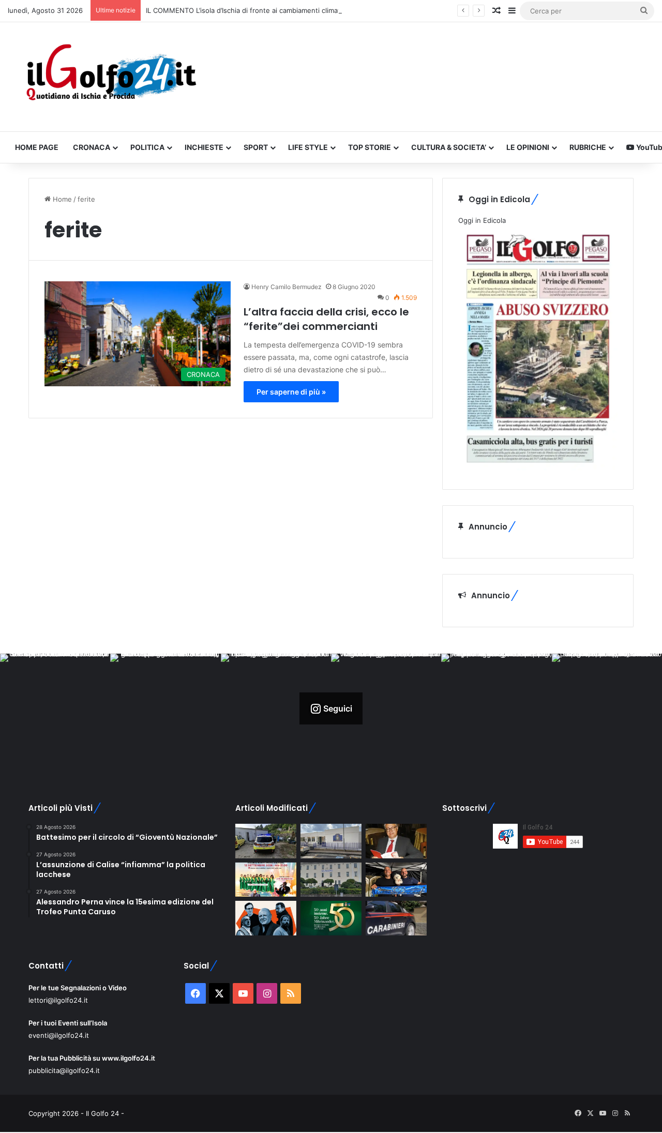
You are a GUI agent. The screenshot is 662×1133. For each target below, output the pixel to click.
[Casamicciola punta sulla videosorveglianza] (331, 880)
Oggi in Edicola (482, 220)
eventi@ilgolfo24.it (58, 1035)
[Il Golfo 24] (110, 77)
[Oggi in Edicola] (538, 468)
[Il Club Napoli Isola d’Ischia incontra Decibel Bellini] (396, 880)
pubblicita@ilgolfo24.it (64, 1070)
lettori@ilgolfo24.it (58, 1000)
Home (61, 199)
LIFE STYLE (308, 147)
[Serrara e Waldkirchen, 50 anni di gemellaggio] (331, 918)
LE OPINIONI (527, 147)
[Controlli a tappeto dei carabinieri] (396, 918)
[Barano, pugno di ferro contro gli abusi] (331, 841)
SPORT (256, 147)
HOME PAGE (36, 147)
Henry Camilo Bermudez (286, 287)
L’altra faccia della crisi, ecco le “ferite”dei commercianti (326, 319)
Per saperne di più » (291, 391)
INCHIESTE (204, 147)
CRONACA (91, 147)
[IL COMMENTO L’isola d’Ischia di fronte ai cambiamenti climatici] (396, 841)
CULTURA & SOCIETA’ (448, 147)
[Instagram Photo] (55, 709)
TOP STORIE (369, 147)
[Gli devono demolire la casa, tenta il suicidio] (265, 841)
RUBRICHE (587, 147)
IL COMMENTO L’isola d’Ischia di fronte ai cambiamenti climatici (246, 10)
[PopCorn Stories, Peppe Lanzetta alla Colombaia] (265, 918)
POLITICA (147, 147)
